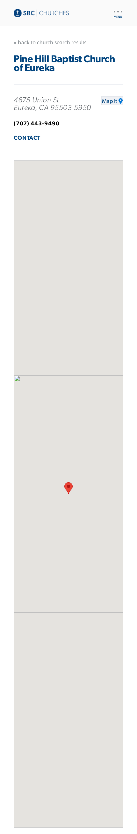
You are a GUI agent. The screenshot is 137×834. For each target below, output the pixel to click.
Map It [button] (109, 101)
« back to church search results (50, 43)
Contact (27, 138)
